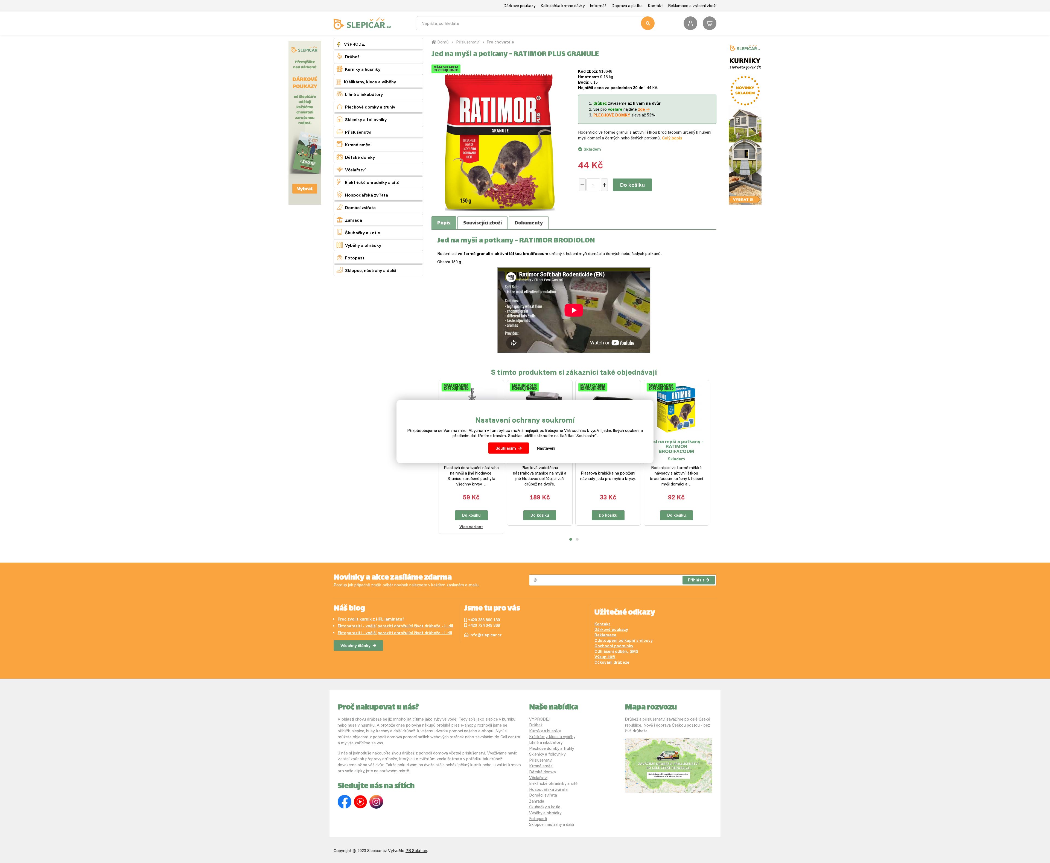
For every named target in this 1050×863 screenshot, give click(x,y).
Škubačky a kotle (358, 232)
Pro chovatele (500, 42)
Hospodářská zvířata (362, 194)
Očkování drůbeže (611, 662)
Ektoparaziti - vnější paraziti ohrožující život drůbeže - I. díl (395, 632)
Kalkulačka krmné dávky (563, 5)
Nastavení (546, 448)
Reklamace (605, 634)
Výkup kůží (604, 656)
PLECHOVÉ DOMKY (611, 115)
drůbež (600, 103)
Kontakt (655, 5)
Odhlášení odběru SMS (616, 651)
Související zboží (482, 223)
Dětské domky (356, 157)
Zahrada (349, 220)
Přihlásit (696, 580)
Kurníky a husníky (358, 69)
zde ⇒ (644, 109)
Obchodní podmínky (613, 645)
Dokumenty (529, 223)
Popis (443, 223)
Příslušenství (354, 131)
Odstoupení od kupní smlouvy (623, 640)
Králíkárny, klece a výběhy (369, 81)
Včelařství (351, 169)
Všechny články (355, 645)
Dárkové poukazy (519, 5)
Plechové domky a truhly (366, 106)
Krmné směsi (354, 144)
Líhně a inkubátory (360, 94)
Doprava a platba (627, 5)
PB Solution (416, 850)
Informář (598, 5)
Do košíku (632, 184)
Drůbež (348, 56)
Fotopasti (351, 257)
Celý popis (672, 138)
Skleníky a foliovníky (362, 119)
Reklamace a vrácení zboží (692, 5)
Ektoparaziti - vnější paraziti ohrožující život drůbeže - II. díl (395, 625)
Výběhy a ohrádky (359, 245)
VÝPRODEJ (354, 44)
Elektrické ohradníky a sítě (368, 182)
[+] (604, 185)
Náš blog (349, 609)
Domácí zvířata (356, 207)
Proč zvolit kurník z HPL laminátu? (371, 619)
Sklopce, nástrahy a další (366, 270)
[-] (582, 185)
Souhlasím (505, 448)
